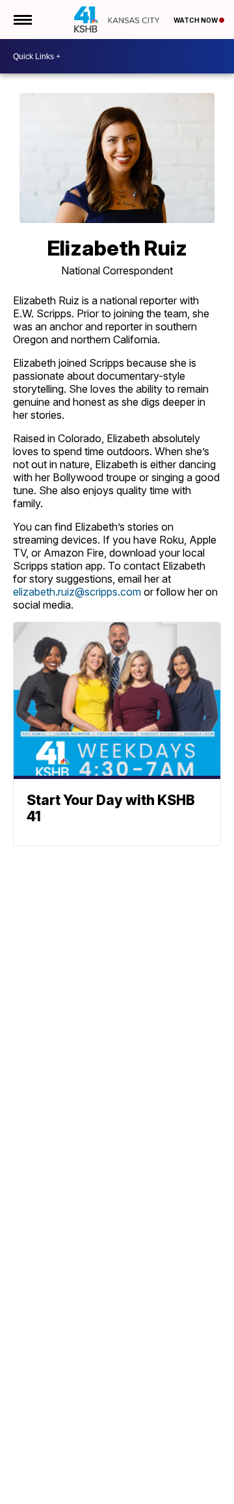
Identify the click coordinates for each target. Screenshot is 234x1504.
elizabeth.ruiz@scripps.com (77, 591)
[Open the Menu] (22, 19)
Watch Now (196, 20)
